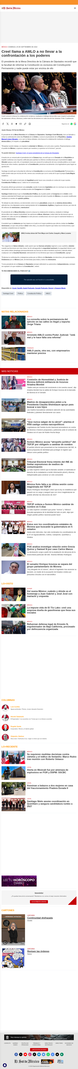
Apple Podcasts (28, 288)
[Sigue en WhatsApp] (71, 123)
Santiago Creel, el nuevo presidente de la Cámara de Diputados (37, 153)
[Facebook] (3, 123)
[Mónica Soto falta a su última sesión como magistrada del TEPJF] (13, 489)
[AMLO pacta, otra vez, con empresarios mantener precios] (13, 353)
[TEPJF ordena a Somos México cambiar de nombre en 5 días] (13, 509)
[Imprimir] (29, 123)
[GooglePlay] (62, 1054)
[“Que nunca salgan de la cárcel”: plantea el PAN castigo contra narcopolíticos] (13, 427)
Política (20, 293)
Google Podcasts (41, 288)
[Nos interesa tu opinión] (39, 1037)
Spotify (19, 288)
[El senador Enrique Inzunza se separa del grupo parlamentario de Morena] (13, 569)
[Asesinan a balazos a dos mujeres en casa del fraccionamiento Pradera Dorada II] (13, 788)
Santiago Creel (8, 293)
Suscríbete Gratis (39, 902)
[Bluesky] (43, 1054)
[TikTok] (34, 1054)
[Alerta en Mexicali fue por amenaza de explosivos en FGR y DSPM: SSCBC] (13, 773)
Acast (14, 288)
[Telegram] (16, 123)
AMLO (48, 293)
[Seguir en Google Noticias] (74, 123)
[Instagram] (30, 1054)
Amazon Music (60, 288)
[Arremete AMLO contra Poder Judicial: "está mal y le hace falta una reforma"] (13, 338)
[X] (7, 123)
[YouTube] (25, 1054)
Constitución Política (34, 293)
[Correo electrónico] (20, 123)
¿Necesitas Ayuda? (39, 1049)
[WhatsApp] (12, 123)
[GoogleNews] (52, 1054)
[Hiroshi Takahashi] (5, 718)
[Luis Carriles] (5, 708)
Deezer (50, 288)
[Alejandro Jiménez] (5, 737)
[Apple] (57, 1054)
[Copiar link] (25, 123)
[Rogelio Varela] (5, 727)
